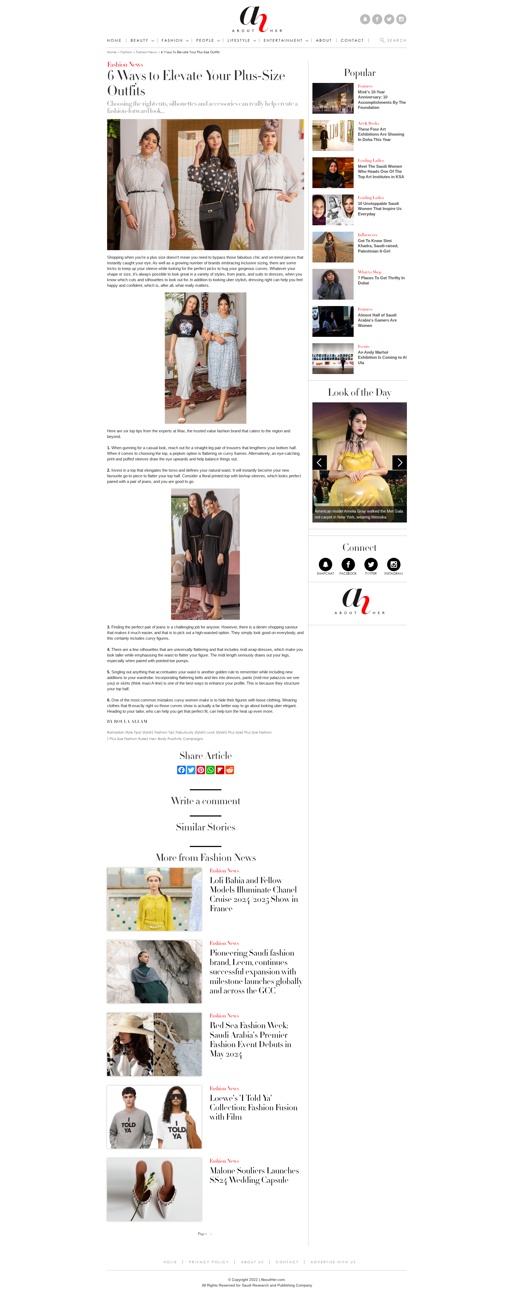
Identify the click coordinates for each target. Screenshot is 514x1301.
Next (399, 462)
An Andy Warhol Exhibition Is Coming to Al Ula (382, 357)
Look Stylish (216, 732)
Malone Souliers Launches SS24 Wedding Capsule (254, 1175)
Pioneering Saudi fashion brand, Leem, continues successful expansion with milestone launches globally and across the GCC (256, 971)
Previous (319, 462)
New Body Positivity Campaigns (176, 739)
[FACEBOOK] (348, 564)
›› (211, 1233)
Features (365, 86)
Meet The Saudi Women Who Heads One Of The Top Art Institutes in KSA (381, 171)
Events (363, 346)
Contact (287, 1262)
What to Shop (369, 272)
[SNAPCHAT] (325, 564)
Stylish (147, 732)
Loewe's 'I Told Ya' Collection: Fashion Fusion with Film (253, 1108)
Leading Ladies (371, 160)
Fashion (172, 40)
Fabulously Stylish (190, 732)
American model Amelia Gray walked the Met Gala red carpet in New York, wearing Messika (359, 514)
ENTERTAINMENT (283, 40)
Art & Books (368, 123)
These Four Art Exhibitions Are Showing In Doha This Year (381, 134)
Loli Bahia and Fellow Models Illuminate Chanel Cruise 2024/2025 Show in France (254, 895)
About (324, 40)
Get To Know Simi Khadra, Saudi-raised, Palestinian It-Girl (378, 245)
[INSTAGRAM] (393, 564)
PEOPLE (205, 40)
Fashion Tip (163, 732)
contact (352, 40)
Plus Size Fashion (258, 732)
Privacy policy (209, 1262)
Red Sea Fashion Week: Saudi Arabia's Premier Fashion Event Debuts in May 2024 (250, 1040)
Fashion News (146, 52)
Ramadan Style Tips (123, 732)
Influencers (367, 235)
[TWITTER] (371, 564)
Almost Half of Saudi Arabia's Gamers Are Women (377, 320)
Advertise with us (333, 1262)
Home (114, 40)
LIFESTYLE (239, 40)
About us (252, 1262)
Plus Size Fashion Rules (128, 739)
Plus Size (235, 732)
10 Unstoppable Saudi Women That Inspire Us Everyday (380, 208)
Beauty (140, 40)
